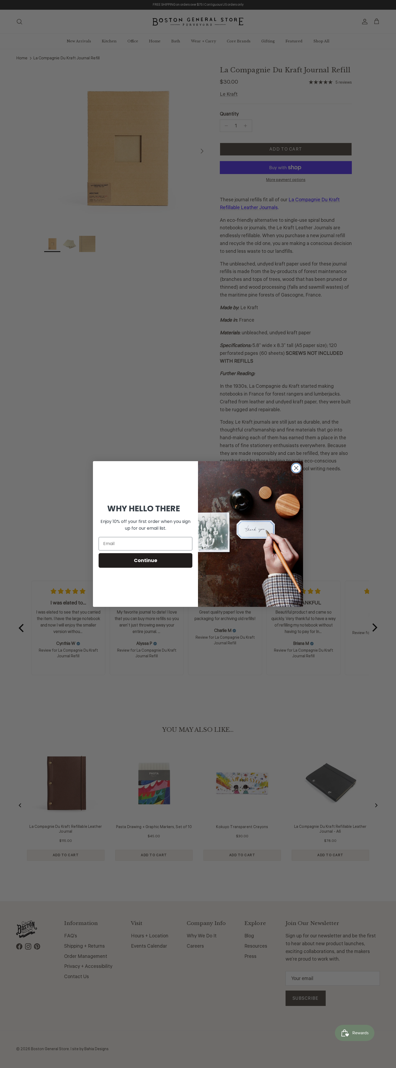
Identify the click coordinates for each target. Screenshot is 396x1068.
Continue (145, 560)
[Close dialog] (296, 468)
